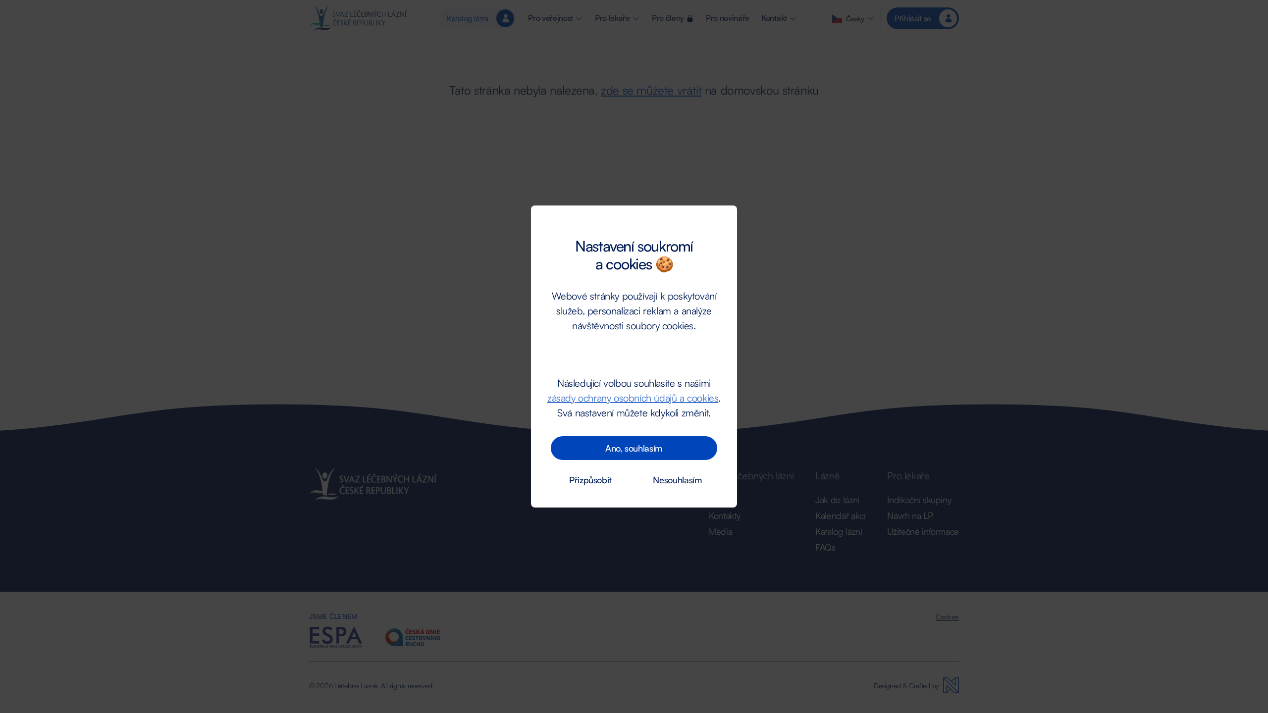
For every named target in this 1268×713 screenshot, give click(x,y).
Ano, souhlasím (634, 448)
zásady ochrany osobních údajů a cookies (632, 398)
